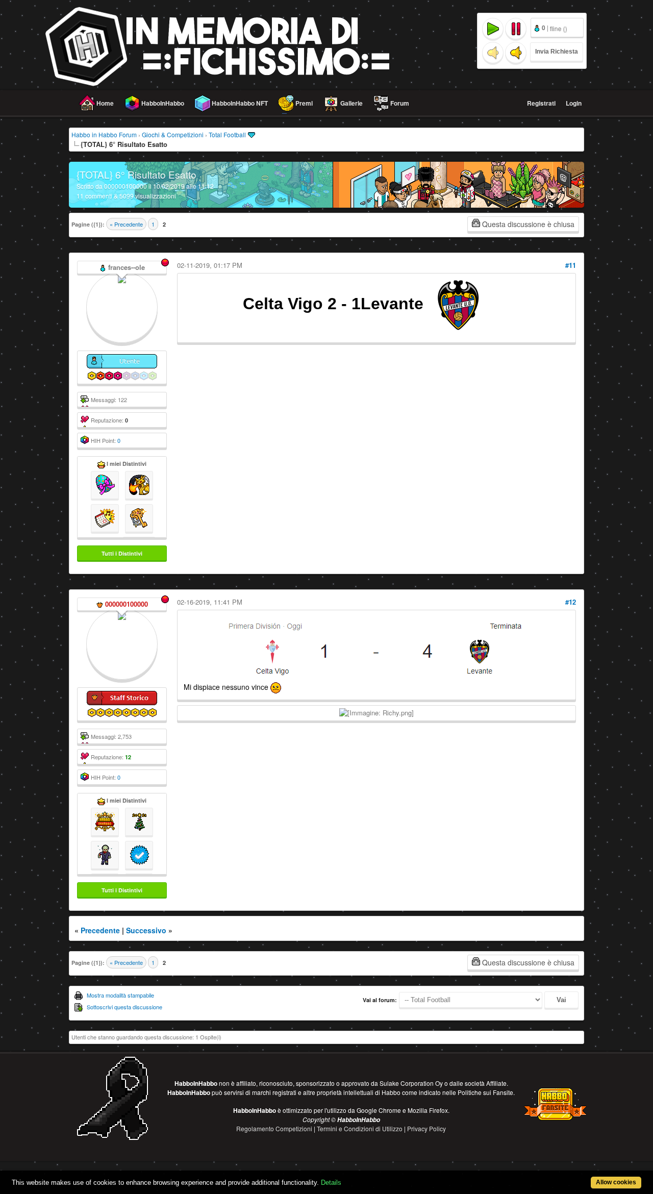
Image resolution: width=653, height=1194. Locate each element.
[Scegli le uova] (104, 484)
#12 (570, 602)
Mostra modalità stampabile (120, 995)
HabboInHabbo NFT (240, 103)
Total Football (227, 134)
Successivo (146, 930)
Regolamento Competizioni (275, 1128)
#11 (570, 265)
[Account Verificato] (138, 854)
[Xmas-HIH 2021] (138, 820)
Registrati (541, 103)
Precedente (100, 930)
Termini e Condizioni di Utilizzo (360, 1128)
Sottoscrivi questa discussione (124, 1007)
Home (105, 103)
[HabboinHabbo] (104, 820)
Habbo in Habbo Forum (104, 134)
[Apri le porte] (138, 517)
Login (574, 103)
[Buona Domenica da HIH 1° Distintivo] (104, 517)
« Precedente (126, 224)
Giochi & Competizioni (173, 134)
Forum (399, 103)
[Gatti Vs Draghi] (138, 484)
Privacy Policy (426, 1128)
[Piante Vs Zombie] (104, 854)
